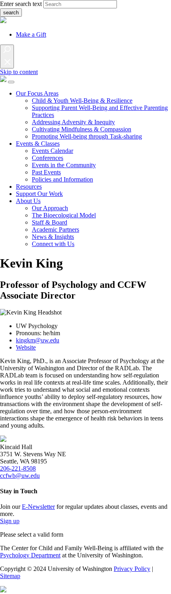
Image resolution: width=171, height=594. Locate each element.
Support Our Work (39, 193)
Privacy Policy (132, 568)
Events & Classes (38, 143)
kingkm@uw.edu (37, 340)
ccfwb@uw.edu (20, 475)
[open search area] (7, 56)
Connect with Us (53, 243)
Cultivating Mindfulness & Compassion (81, 129)
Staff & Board (49, 222)
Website (26, 347)
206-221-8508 (18, 468)
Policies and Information (62, 179)
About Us (28, 200)
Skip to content (19, 71)
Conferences (47, 157)
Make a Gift (31, 34)
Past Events (46, 172)
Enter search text (21, 3)
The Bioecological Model (64, 215)
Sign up (9, 521)
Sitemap (10, 576)
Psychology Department (30, 555)
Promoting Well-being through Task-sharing (87, 136)
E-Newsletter (38, 506)
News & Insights (53, 236)
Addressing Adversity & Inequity (73, 122)
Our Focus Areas (37, 93)
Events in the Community (64, 165)
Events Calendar (52, 150)
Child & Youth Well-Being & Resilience (82, 100)
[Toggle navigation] (11, 82)
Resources (29, 186)
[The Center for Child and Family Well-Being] (3, 79)
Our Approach (50, 208)
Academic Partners (55, 229)
